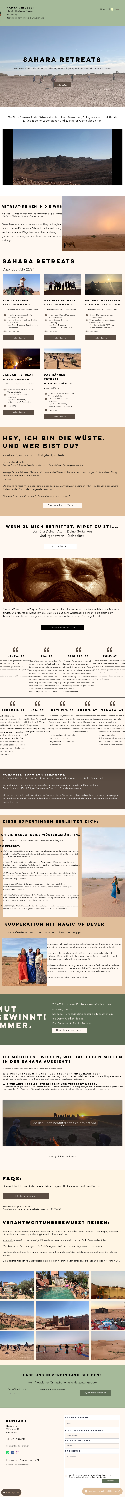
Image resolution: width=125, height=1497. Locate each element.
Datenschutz (26, 1460)
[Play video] (62, 1123)
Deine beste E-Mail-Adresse (51, 1390)
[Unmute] (10, 181)
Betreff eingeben (78, 1440)
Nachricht (73, 1451)
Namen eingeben (76, 1417)
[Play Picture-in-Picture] (114, 181)
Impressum (11, 1460)
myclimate (8, 1251)
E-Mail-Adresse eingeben (83, 1430)
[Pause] (5, 181)
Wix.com (26, 1464)
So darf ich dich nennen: (19, 1389)
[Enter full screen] (119, 181)
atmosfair (8, 1240)
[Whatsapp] (7, 1452)
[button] (62, 1285)
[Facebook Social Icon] (12, 1452)
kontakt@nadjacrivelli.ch (17, 1445)
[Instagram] (17, 1452)
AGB (37, 1460)
